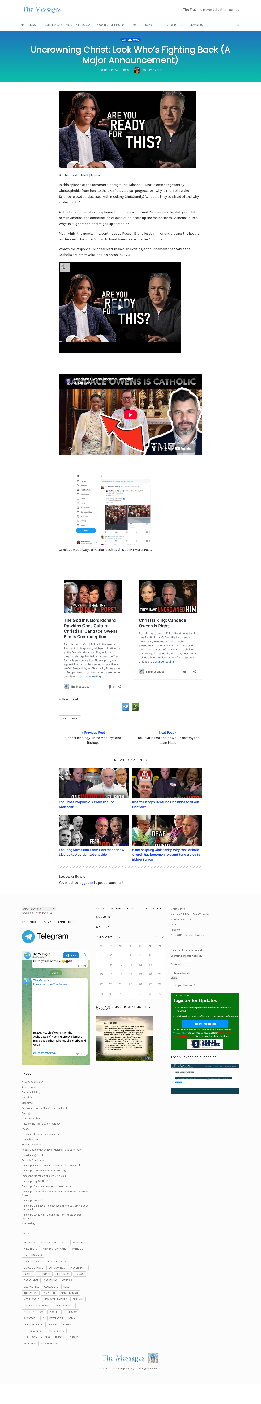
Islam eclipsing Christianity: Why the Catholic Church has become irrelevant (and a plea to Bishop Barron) (166, 855)
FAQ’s (135, 25)
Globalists (51, 1286)
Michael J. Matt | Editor (82, 175)
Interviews (30, 1293)
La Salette (49, 1293)
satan (71, 1318)
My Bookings (29, 25)
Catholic (77, 1248)
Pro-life (54, 1311)
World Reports (50, 1343)
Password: (176, 964)
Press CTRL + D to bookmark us (183, 25)
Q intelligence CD (31, 1139)
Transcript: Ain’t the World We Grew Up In (44, 1175)
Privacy (25, 1128)
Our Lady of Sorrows (37, 1305)
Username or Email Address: (186, 955)
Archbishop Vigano (54, 1248)
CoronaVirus (57, 1267)
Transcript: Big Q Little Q (35, 1181)
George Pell (31, 1286)
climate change (33, 1267)
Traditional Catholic (37, 1337)
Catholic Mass (130, 39)
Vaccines (29, 1343)
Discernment (78, 1267)
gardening (50, 1280)
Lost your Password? (184, 985)
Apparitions (31, 1248)
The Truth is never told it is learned (211, 9)
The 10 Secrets (33, 1324)
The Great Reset (34, 1330)
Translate (47, 912)
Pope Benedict (65, 1305)
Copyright (27, 1097)
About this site (30, 1087)
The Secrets (57, 1330)
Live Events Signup (32, 1118)
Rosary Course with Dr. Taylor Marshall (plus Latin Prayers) (53, 1149)
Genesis (67, 1280)
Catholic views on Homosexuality (45, 1261)
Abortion (29, 1242)
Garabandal (31, 1280)
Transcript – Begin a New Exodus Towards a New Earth (51, 1165)
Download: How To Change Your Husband (44, 1108)
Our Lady (77, 1299)
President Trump (34, 1311)
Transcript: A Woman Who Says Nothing (44, 1170)
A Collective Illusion (111, 25)
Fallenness (63, 1274)
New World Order (55, 1299)
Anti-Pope (78, 1242)
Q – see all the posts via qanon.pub (41, 1134)
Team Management (32, 1155)
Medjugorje (31, 1299)
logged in (86, 883)
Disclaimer (27, 1102)
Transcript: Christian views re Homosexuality (46, 1186)
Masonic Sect (69, 1293)
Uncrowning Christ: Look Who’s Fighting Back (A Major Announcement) (130, 55)
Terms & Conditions (33, 1160)
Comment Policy (31, 1092)
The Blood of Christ (60, 1324)
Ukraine (60, 1337)
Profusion (71, 1311)
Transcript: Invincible (33, 1200)
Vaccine (75, 1337)
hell (66, 1286)
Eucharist (44, 1274)
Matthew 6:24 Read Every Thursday (67, 25)
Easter (28, 1274)
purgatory (30, 1318)
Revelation (56, 1318)
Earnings (26, 1113)
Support (150, 25)
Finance (79, 1274)
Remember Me (182, 973)
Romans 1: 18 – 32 (31, 1144)
